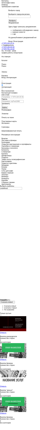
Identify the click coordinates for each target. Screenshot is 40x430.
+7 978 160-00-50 (8, 47)
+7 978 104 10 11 (8, 43)
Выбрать (12, 21)
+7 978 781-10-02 (8, 49)
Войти (4, 108)
